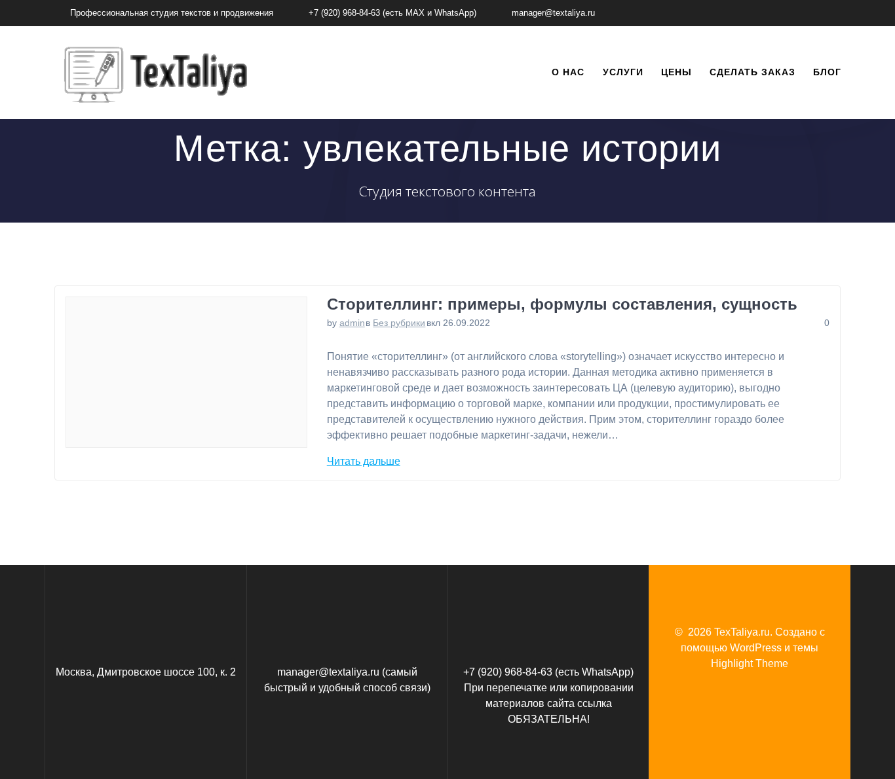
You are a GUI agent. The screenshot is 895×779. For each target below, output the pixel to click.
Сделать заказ (752, 72)
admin (352, 322)
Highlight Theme (749, 663)
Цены (676, 72)
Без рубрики (399, 322)
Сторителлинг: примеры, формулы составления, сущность (562, 304)
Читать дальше (363, 461)
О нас (568, 72)
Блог (827, 72)
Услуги (623, 72)
